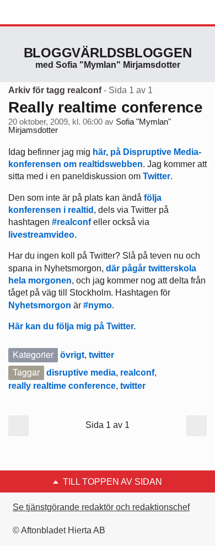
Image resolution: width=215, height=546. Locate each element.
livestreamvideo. (42, 234)
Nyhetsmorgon (39, 305)
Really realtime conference (105, 107)
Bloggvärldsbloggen (108, 52)
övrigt (72, 355)
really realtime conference (62, 385)
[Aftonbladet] (49, 13)
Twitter (156, 176)
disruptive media (81, 372)
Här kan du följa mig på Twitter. (72, 326)
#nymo (97, 305)
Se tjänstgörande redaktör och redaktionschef (101, 507)
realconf (137, 372)
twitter (101, 355)
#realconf (71, 222)
